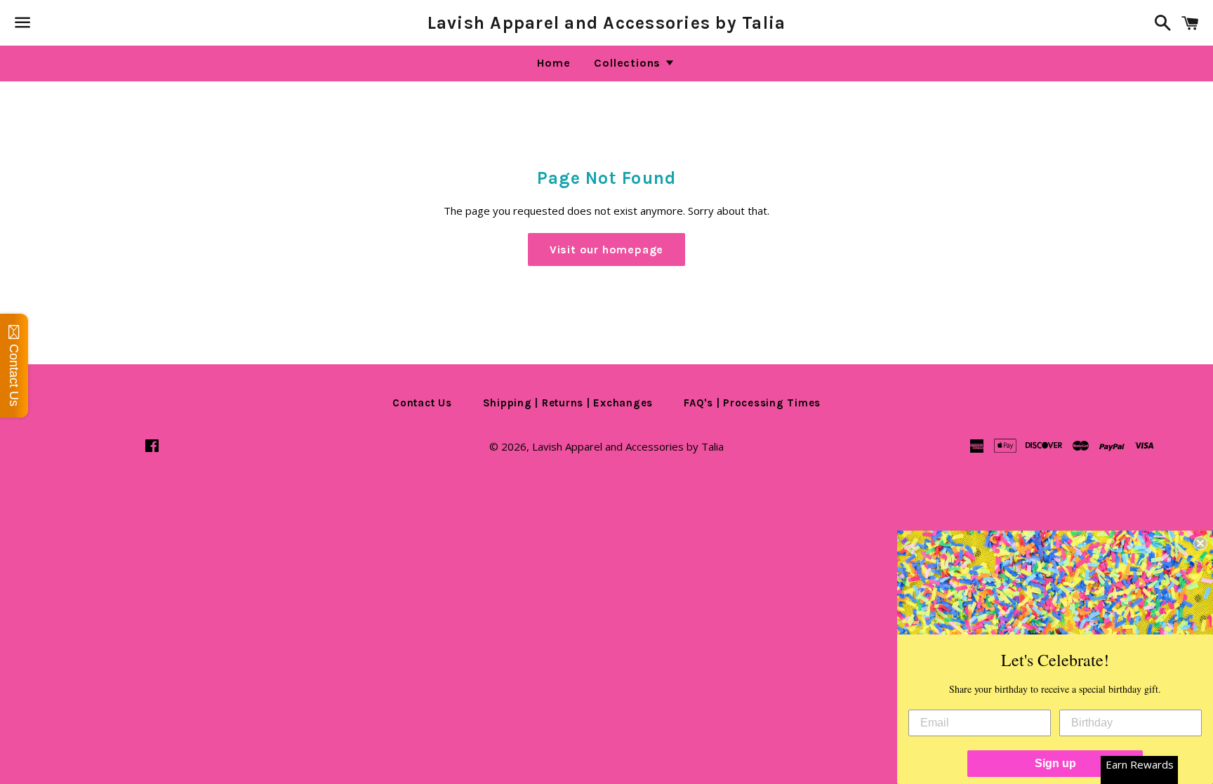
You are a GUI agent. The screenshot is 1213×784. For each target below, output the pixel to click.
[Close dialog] (1200, 543)
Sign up (1055, 763)
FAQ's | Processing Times (752, 403)
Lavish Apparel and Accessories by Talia (606, 23)
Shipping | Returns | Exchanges (568, 403)
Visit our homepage (606, 249)
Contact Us (422, 403)
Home (553, 62)
